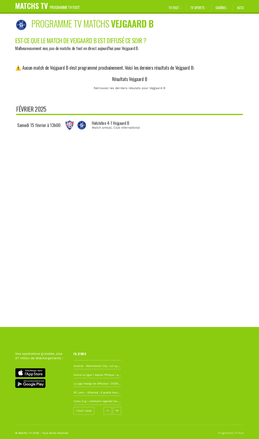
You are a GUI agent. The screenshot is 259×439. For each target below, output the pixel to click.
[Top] (248, 430)
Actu (240, 7)
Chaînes (220, 7)
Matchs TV (47, 5)
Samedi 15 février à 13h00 (39, 125)
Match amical (102, 127)
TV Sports (197, 7)
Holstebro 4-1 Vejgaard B (110, 123)
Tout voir (83, 410)
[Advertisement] (129, 209)
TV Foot (174, 7)
